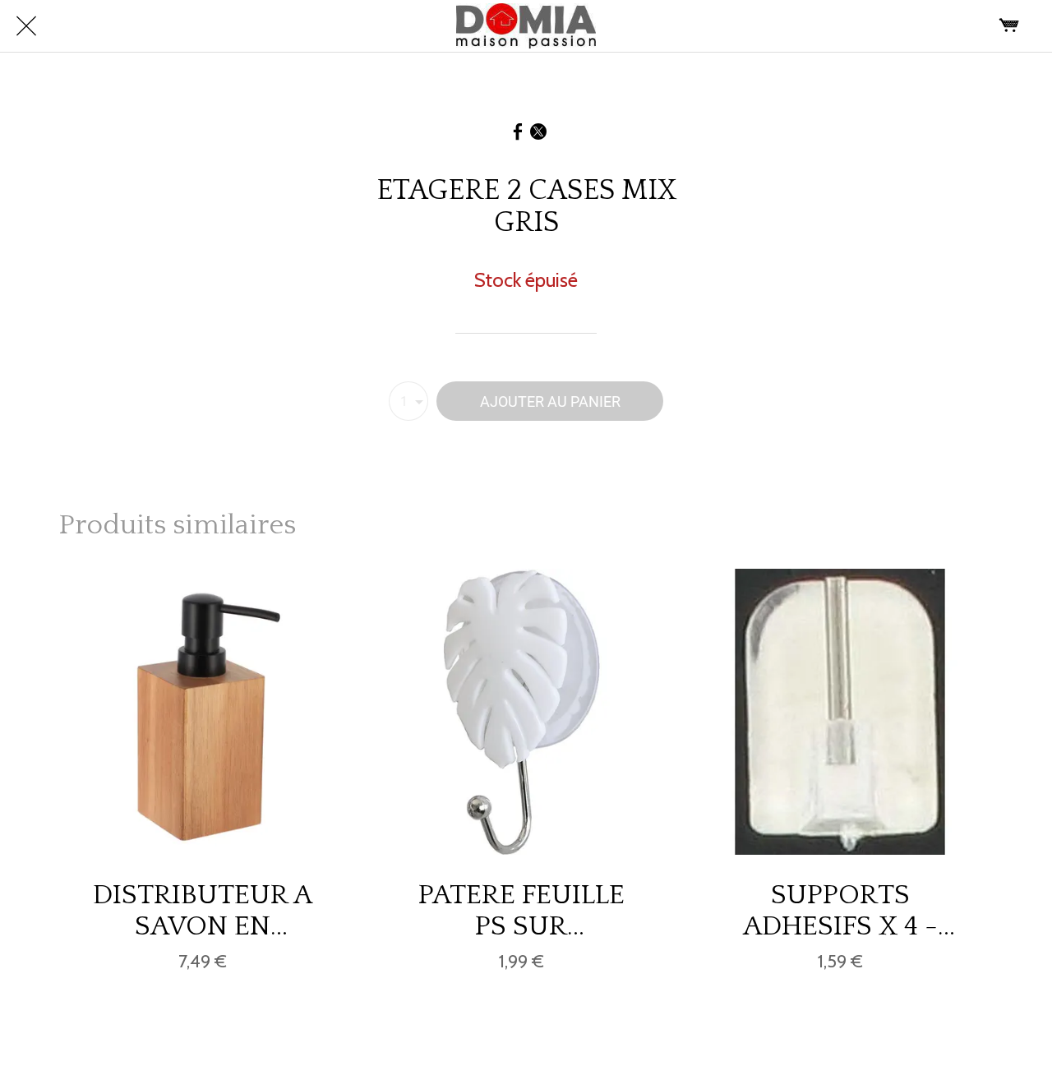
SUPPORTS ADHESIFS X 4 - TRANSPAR (840, 910)
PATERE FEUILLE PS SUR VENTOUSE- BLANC (521, 910)
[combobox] (408, 401)
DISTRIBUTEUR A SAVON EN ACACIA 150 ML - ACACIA (202, 910)
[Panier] (1009, 26)
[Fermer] (26, 26)
